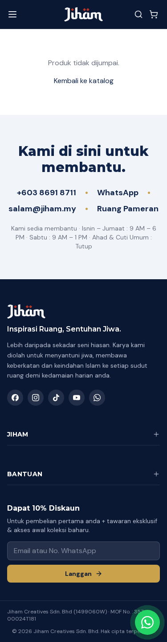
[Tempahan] (153, 14)
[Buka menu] (12, 14)
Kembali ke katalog (84, 80)
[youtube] (77, 398)
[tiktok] (56, 398)
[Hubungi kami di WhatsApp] (147, 622)
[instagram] (36, 398)
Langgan (78, 574)
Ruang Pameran (128, 208)
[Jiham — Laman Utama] (83, 14)
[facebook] (15, 398)
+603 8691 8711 (46, 192)
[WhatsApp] (97, 398)
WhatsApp (117, 192)
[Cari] (138, 14)
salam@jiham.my (42, 208)
